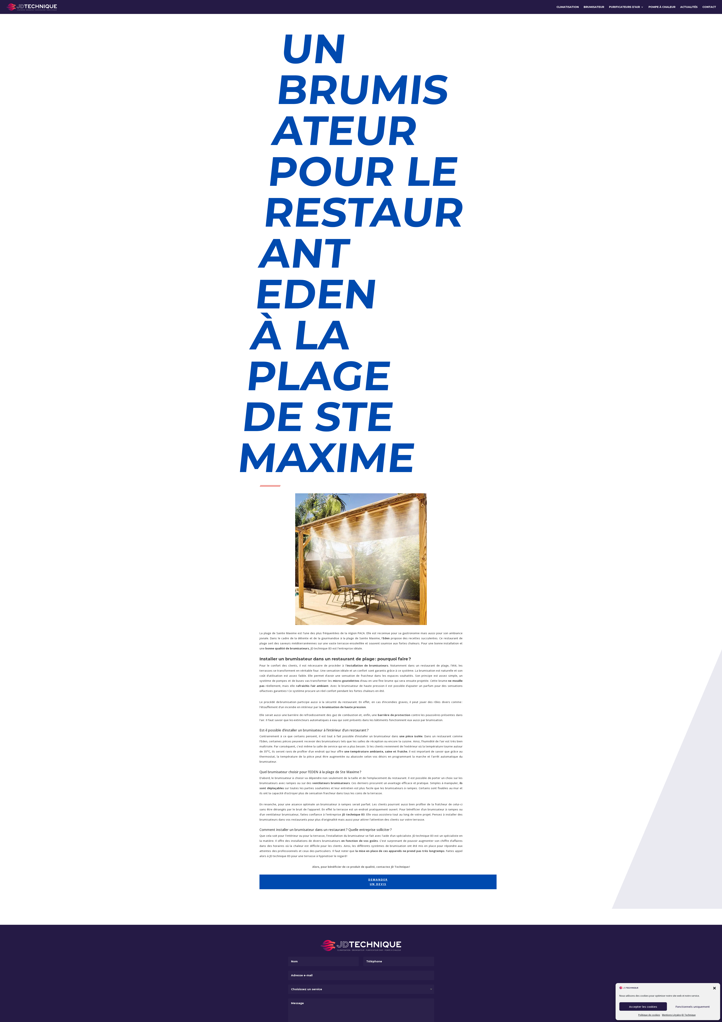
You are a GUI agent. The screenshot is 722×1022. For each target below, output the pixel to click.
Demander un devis (378, 882)
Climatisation (568, 7)
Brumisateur (594, 7)
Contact (709, 7)
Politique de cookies (649, 1015)
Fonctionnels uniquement (693, 1006)
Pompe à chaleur (661, 7)
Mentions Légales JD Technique (679, 1015)
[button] (714, 988)
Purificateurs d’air (624, 7)
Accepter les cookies (643, 1006)
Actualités (689, 7)
